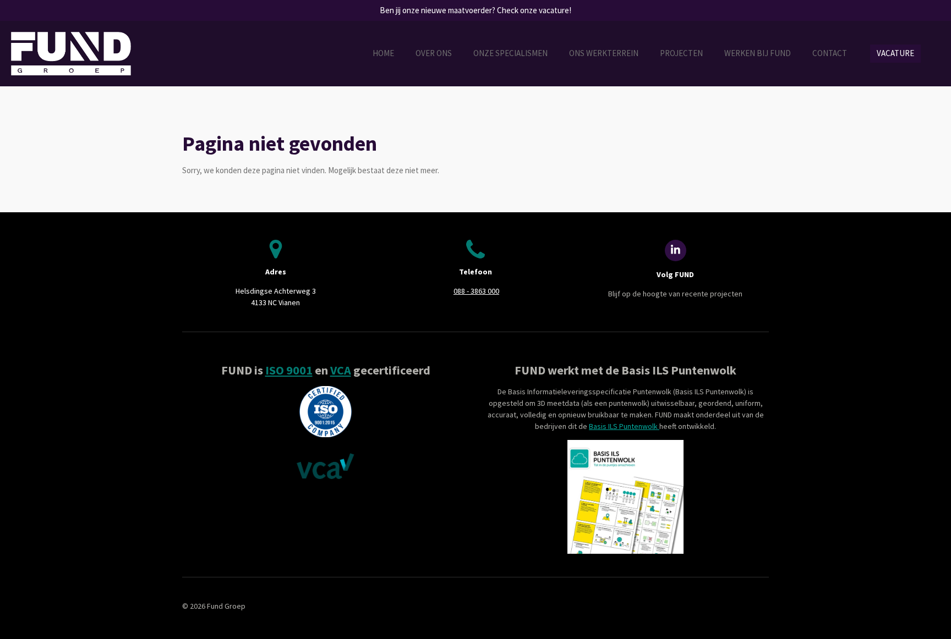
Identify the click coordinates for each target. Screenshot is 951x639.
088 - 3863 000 (476, 291)
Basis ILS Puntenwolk (624, 426)
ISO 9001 (289, 370)
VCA (340, 370)
